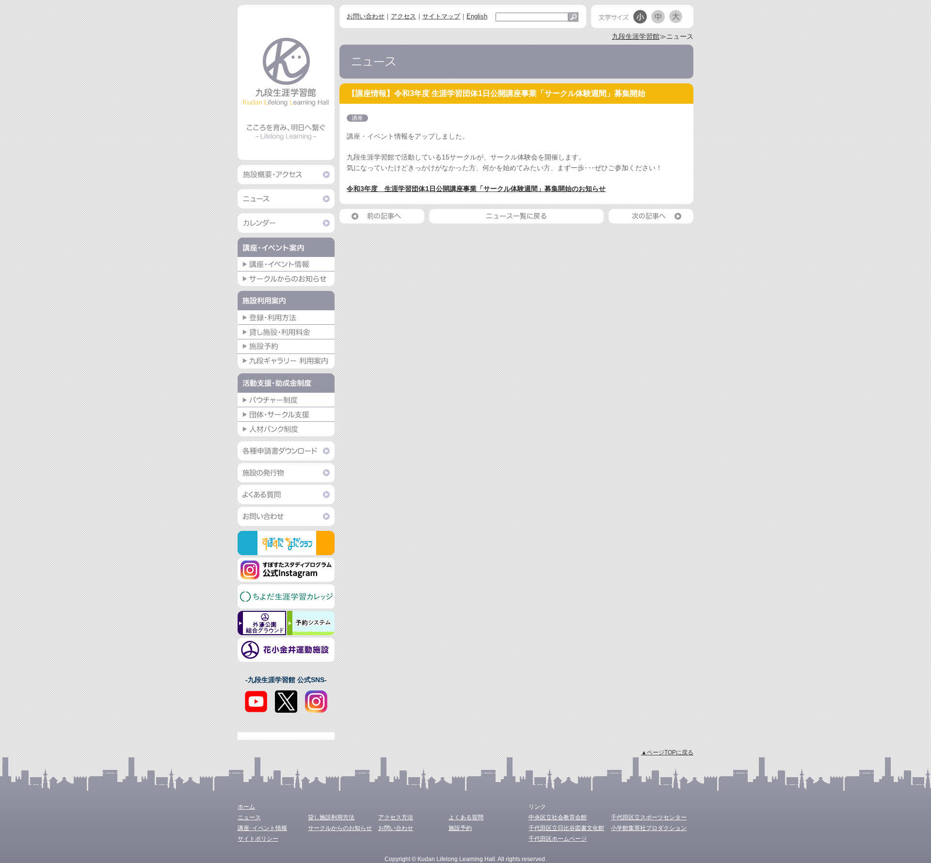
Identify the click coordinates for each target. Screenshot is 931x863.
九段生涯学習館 (635, 36)
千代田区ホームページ (558, 838)
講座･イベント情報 (262, 828)
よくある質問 (466, 817)
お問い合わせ (366, 16)
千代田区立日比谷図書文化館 (566, 828)
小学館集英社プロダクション (649, 828)
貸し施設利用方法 (331, 817)
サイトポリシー (258, 838)
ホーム (246, 806)
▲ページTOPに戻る (667, 752)
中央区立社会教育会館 (558, 817)
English (476, 16)
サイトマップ (441, 16)
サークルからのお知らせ (340, 828)
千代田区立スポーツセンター (649, 817)
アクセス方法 (395, 817)
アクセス (403, 16)
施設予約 (460, 828)
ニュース (249, 817)
